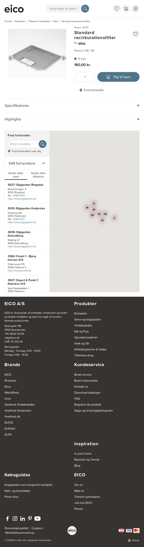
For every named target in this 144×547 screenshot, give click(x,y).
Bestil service (83, 374)
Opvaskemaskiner (86, 337)
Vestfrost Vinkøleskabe (19, 404)
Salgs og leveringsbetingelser (93, 410)
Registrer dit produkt (87, 404)
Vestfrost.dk (12, 416)
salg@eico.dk (12, 338)
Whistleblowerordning (19, 533)
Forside (8, 21)
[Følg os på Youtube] (37, 519)
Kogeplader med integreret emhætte (28, 485)
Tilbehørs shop (84, 355)
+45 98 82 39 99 (14, 334)
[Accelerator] (14, 8)
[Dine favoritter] (117, 9)
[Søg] (85, 9)
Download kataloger (87, 392)
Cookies (37, 528)
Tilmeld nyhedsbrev (87, 497)
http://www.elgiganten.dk (22, 199)
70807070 (19, 196)
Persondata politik (16, 528)
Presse (78, 509)
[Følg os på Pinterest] (30, 519)
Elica (7, 386)
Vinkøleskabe (83, 325)
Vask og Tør (81, 343)
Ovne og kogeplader (87, 319)
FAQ (77, 398)
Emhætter (80, 313)
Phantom (10, 380)
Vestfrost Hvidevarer (17, 410)
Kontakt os (81, 386)
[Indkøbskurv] (126, 9)
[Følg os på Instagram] (15, 519)
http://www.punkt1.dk (19, 271)
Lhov (7, 398)
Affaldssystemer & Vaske (90, 349)
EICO (7, 374)
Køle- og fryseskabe (17, 491)
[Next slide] (64, 58)
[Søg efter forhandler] (42, 144)
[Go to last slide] (11, 58)
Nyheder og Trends (86, 459)
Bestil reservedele (86, 380)
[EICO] (72, 530)
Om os (78, 485)
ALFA (8, 434)
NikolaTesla (11, 392)
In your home (83, 453)
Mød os (79, 491)
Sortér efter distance (38, 175)
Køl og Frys (81, 331)
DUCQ (8, 422)
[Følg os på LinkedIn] (23, 519)
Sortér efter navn (15, 175)
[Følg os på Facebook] (7, 519)
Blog (77, 465)
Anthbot (9, 428)
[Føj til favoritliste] (136, 34)
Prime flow (11, 497)
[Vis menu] (136, 9)
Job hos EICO (83, 503)
